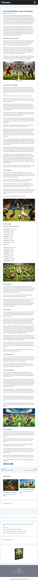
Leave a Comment (6, 494)
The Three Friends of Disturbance (27, 489)
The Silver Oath (5, 527)
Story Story (12, 494)
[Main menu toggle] (35, 2)
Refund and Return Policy (19, 572)
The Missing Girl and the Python (10, 492)
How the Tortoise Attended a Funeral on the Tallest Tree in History (15, 531)
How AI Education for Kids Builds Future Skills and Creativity (14, 533)
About (19, 567)
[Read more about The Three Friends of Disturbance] (27, 483)
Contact (19, 573)
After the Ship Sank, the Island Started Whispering (12, 529)
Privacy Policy (19, 570)
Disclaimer (19, 569)
